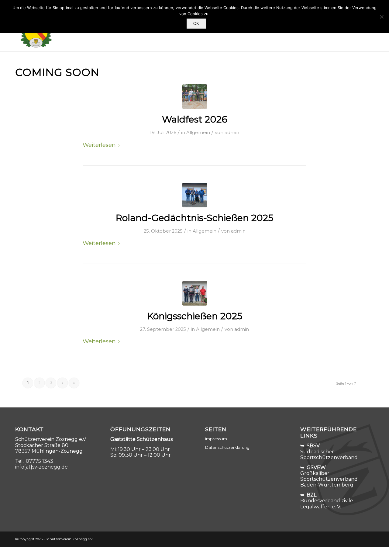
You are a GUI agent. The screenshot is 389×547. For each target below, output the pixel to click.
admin (232, 132)
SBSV (313, 445)
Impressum (216, 438)
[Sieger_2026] (194, 96)
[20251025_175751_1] (194, 195)
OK (196, 23)
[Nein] (381, 17)
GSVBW (316, 467)
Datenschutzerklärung (227, 447)
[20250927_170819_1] (194, 293)
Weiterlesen (99, 144)
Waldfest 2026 (194, 119)
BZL (311, 495)
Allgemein (198, 132)
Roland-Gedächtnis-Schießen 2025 (194, 217)
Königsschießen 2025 (194, 316)
